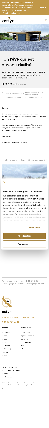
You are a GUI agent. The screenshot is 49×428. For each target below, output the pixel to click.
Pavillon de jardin (8, 349)
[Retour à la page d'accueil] (21, 302)
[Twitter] (11, 322)
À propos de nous (27, 336)
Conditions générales (25, 385)
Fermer (40, 7)
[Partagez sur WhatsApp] (37, 281)
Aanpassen (23, 244)
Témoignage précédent (12, 97)
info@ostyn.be (28, 317)
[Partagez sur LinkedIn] (34, 281)
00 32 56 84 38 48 (11, 317)
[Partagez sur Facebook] (26, 281)
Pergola (4, 355)
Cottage (4, 342)
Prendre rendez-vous (12, 13)
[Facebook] (2, 322)
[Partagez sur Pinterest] (29, 281)
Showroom (25, 339)
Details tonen (34, 227)
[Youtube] (18, 322)
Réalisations (25, 332)
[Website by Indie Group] (3, 389)
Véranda (5, 352)
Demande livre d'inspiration (12, 370)
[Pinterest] (5, 322)
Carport (4, 336)
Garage (4, 339)
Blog (22, 346)
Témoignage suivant (32, 97)
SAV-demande (7, 377)
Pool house (6, 346)
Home (6, 93)
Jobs (22, 349)
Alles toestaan (24, 236)
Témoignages (17, 93)
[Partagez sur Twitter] (32, 281)
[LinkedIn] (15, 322)
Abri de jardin (6, 332)
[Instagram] (8, 322)
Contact (4, 374)
